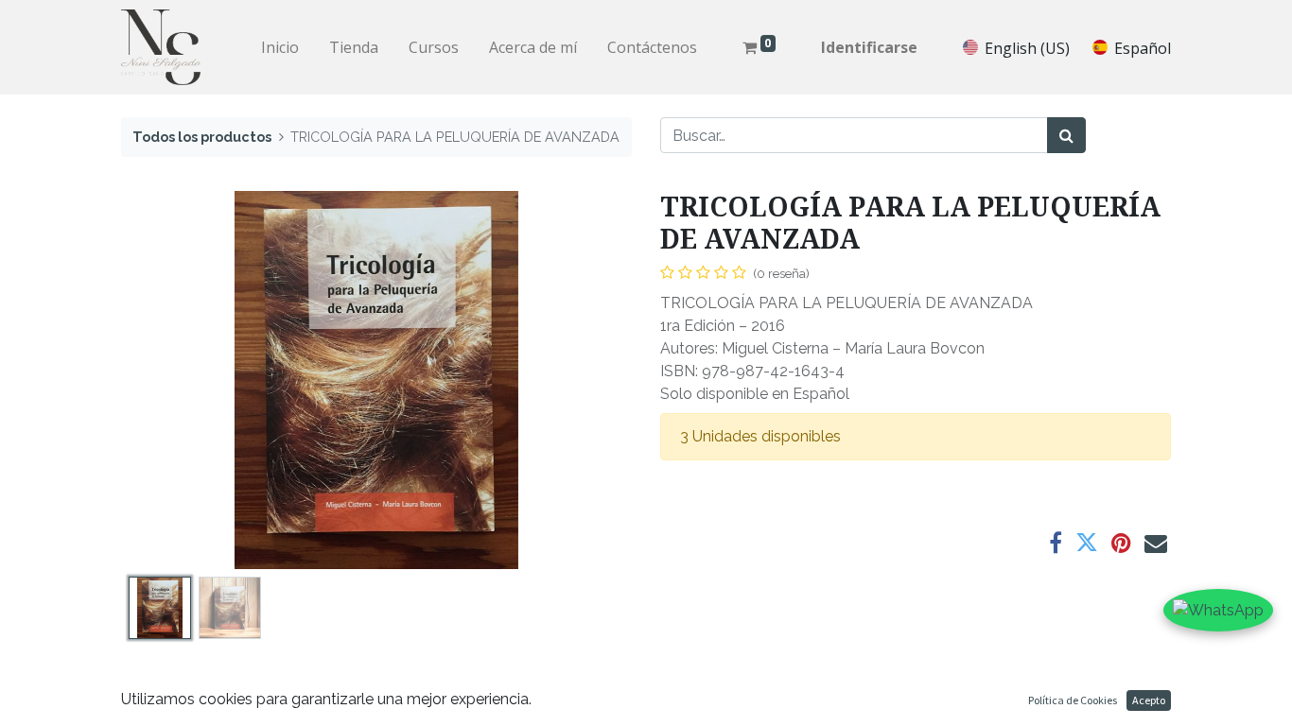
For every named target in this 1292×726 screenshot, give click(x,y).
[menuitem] (280, 47)
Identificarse (869, 47)
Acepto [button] (1148, 700)
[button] (159, 380)
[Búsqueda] (1066, 135)
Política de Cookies (1072, 700)
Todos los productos (201, 137)
